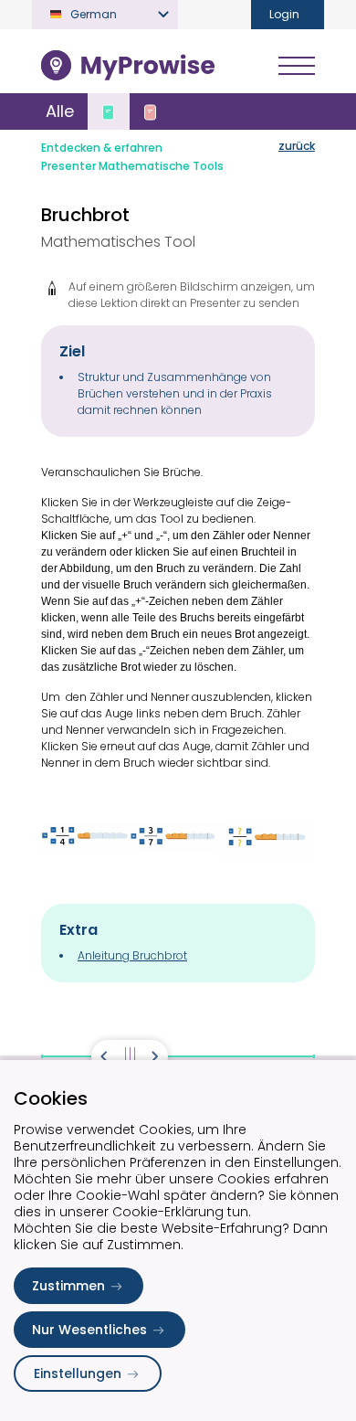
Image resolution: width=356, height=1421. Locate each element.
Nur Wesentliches (89, 1329)
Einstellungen (77, 1373)
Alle (60, 111)
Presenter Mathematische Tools (132, 166)
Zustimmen (68, 1286)
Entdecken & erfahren (101, 147)
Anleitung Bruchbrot (132, 955)
